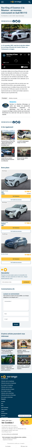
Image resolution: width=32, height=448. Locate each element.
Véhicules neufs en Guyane (6, 387)
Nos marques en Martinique (7, 397)
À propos (4, 98)
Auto (2, 403)
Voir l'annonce (16, 196)
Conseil (2, 411)
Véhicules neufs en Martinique (7, 393)
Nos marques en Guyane (6, 391)
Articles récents (13, 98)
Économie (3, 415)
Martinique (4, 170)
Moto (2, 405)
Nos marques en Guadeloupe (7, 385)
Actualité (3, 401)
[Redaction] (5, 105)
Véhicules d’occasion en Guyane (7, 389)
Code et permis (4, 409)
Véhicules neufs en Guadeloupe (7, 381)
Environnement (4, 413)
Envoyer (16, 324)
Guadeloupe (5, 234)
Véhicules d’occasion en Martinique (8, 395)
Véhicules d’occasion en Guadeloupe (8, 383)
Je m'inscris (26, 282)
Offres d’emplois (4, 417)
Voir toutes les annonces (16, 199)
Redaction (13, 102)
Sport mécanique (20, 15)
